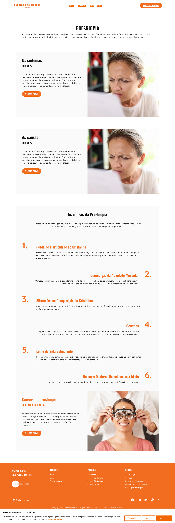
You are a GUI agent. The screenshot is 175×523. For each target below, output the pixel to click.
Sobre (71, 5)
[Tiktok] (152, 500)
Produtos (82, 5)
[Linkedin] (146, 500)
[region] (87, 516)
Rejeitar (149, 518)
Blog (92, 5)
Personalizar (133, 518)
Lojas (99, 5)
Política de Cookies (55, 519)
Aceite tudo (164, 518)
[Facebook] (133, 500)
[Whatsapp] (159, 500)
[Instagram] (139, 500)
